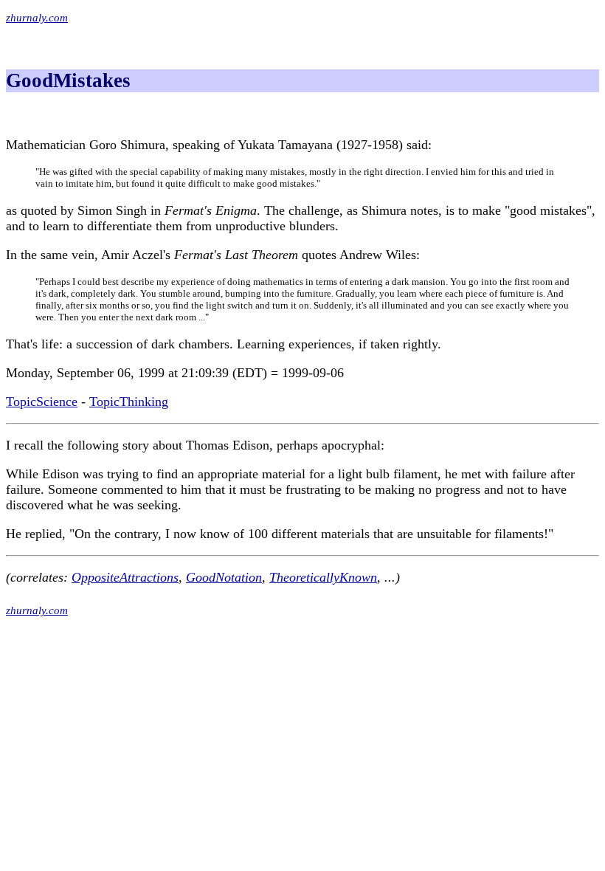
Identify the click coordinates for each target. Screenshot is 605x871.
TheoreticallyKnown (323, 577)
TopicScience (41, 401)
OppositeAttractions (125, 577)
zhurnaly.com (37, 18)
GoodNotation (224, 577)
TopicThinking (128, 401)
